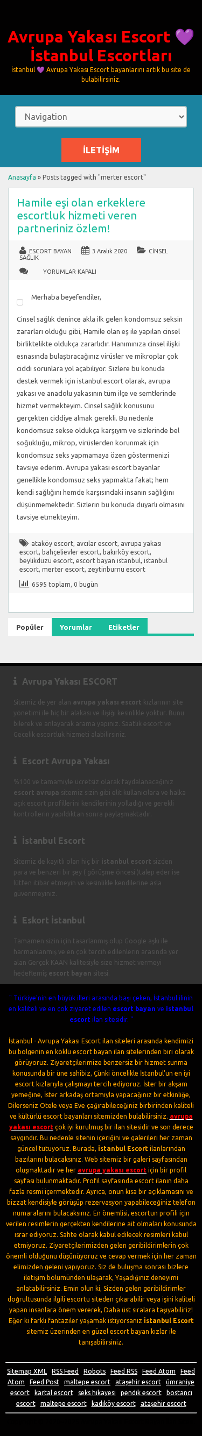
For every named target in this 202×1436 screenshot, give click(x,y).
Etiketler (124, 627)
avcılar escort (96, 543)
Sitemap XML (27, 1371)
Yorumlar (76, 627)
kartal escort (53, 1392)
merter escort (63, 569)
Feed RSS (123, 1371)
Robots (94, 1371)
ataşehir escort (138, 1381)
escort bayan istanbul (108, 560)
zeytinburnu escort (116, 569)
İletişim (101, 150)
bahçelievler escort (71, 552)
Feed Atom (159, 1371)
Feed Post (44, 1381)
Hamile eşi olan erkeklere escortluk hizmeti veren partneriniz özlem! (81, 215)
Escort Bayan (50, 251)
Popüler (30, 627)
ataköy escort (52, 543)
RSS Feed (65, 1371)
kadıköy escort (114, 1403)
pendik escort (141, 1392)
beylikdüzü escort (46, 560)
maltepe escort (87, 1381)
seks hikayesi (97, 1392)
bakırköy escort (126, 552)
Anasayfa (22, 177)
